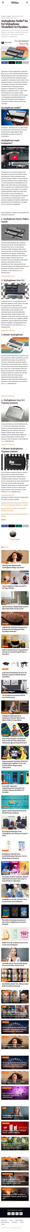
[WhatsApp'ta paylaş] (19, 62)
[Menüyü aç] (3, 2)
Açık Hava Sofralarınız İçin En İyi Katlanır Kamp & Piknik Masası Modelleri (14, 675)
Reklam (22, 1222)
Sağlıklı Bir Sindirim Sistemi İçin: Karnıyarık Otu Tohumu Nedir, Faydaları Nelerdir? (14, 629)
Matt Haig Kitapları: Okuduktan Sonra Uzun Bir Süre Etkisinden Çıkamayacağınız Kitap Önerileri (14, 741)
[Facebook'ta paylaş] (4, 62)
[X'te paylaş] (11, 62)
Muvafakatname (5, 1222)
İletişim (3, 1224)
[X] (13, 1213)
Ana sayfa (3, 16)
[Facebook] (9, 1213)
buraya (20, 270)
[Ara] (27, 2)
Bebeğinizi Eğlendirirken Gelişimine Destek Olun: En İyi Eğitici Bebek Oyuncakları (13, 718)
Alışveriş (9, 16)
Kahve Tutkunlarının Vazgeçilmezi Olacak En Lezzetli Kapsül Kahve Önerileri (15, 652)
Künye (11, 1220)
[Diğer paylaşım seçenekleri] (25, 62)
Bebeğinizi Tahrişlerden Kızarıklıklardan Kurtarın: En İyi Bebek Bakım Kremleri (14, 856)
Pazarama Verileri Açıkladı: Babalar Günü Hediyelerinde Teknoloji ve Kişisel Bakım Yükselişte (15, 879)
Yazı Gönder (15, 1222)
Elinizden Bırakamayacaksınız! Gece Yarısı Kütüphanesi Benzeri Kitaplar (14, 922)
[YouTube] (21, 1213)
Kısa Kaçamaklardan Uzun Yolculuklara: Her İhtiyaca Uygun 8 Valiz (15, 833)
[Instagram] (17, 1213)
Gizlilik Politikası (19, 1220)
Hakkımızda (4, 1220)
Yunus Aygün (8, 42)
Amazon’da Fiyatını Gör (7, 276)
